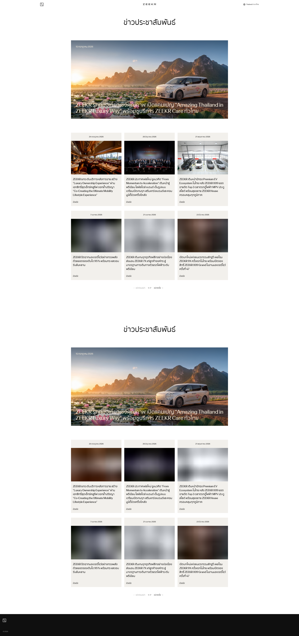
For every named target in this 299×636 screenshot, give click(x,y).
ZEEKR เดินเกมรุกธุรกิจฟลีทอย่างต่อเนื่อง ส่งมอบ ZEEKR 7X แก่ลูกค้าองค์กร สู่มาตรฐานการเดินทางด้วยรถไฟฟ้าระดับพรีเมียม (149, 263)
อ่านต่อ (75, 202)
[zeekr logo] (41, 4)
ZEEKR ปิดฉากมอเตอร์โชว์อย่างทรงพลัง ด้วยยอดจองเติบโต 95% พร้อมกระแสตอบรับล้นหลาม (96, 261)
